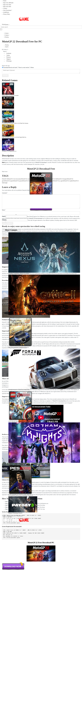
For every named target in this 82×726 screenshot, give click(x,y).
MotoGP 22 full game (62, 179)
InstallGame (6, 12)
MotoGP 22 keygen (48, 180)
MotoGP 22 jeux (40, 180)
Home (4, 0)
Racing (6, 37)
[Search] (1, 29)
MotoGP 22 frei (53, 179)
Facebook (8, 53)
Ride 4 (3, 162)
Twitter (8, 55)
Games (6, 24)
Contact (5, 8)
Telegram (8, 59)
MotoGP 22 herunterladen (29, 180)
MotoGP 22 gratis (9, 180)
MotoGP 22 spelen (68, 180)
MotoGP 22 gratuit (18, 180)
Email (3, 216)
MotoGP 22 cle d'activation (14, 179)
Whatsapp (9, 61)
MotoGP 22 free (45, 179)
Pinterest (8, 57)
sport (61, 389)
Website (4, 219)
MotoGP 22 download (35, 179)
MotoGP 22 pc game (58, 180)
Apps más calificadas (8, 2)
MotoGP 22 (5, 179)
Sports (6, 46)
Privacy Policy (6, 14)
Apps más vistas (7, 4)
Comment (5, 193)
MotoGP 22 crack (25, 179)
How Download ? (7, 10)
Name (4, 210)
